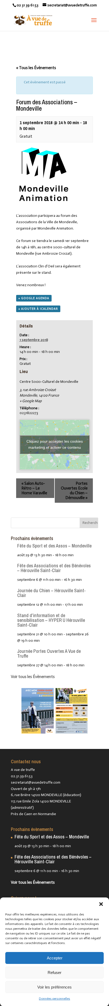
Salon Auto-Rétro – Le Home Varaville (34, 488)
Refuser (54, 972)
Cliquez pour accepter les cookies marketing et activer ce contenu (54, 444)
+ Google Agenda (34, 298)
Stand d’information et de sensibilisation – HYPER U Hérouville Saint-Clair (51, 620)
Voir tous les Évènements (33, 676)
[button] (101, 904)
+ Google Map (31, 401)
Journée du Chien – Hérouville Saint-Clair (51, 593)
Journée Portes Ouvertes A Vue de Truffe (49, 653)
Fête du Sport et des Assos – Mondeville (54, 545)
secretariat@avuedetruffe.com (35, 782)
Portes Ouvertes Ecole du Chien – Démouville (74, 490)
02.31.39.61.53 (22, 776)
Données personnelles (54, 998)
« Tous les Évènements (36, 67)
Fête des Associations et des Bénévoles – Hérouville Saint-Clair (54, 568)
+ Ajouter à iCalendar (38, 309)
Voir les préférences (54, 987)
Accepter (54, 958)
